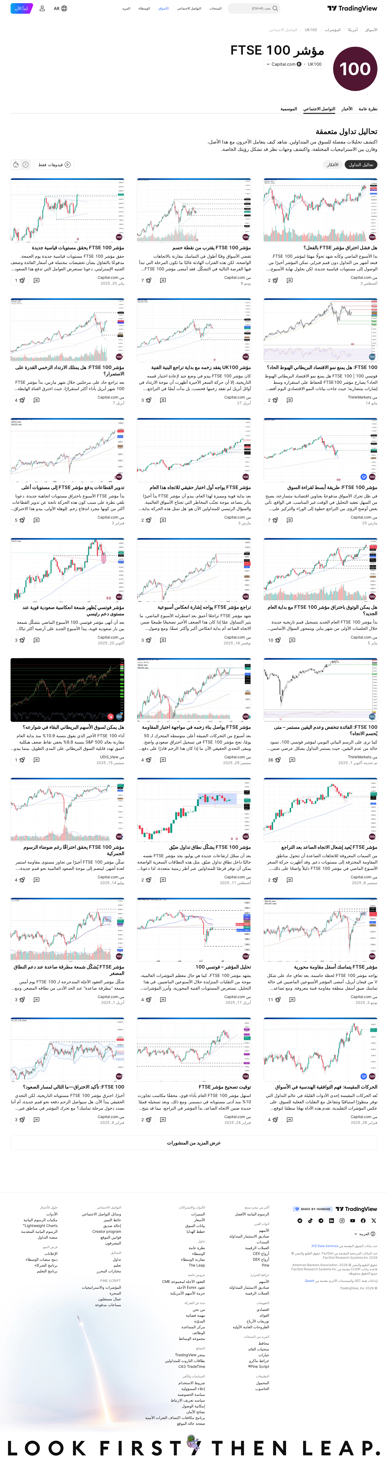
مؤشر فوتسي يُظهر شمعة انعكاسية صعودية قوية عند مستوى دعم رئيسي (73, 610)
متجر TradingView (190, 1355)
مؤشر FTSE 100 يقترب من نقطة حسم (211, 247)
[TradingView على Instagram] (342, 1220)
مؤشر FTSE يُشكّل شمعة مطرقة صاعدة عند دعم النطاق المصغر (69, 970)
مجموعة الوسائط (192, 1338)
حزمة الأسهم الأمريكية (187, 1293)
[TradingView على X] (373, 1220)
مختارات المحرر (109, 1271)
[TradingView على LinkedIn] (331, 1220)
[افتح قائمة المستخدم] (42, 8)
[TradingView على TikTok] (310, 1220)
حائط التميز (112, 1219)
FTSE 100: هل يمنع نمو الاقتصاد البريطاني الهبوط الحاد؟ (322, 367)
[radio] (25, 164)
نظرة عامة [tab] (368, 108)
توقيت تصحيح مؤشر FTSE (225, 1087)
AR (56, 8)
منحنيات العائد (258, 1349)
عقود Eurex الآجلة (191, 1287)
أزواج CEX (261, 1253)
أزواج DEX (261, 1259)
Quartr (309, 1281)
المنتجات (215, 8)
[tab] (361, 164)
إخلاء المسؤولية (193, 1388)
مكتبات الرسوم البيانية (40, 1219)
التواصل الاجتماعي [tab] (319, 108)
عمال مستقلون (109, 1299)
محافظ (263, 1343)
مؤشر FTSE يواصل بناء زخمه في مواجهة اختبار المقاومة (196, 727)
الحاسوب (262, 1388)
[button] (205, 8)
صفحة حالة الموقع (191, 1423)
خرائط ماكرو (259, 1360)
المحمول (262, 1382)
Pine (265, 1265)
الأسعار (199, 1219)
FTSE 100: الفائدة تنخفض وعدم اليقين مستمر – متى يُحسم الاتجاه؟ (325, 730)
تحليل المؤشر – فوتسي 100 (223, 967)
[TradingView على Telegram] (321, 1220)
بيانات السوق (195, 1225)
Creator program (106, 1231)
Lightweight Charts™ (40, 1225)
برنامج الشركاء (46, 1265)
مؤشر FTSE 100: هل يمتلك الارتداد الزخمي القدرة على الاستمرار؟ (69, 370)
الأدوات (52, 1214)
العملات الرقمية (257, 1247)
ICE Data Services (325, 1246)
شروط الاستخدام (191, 1382)
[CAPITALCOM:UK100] (372, 237)
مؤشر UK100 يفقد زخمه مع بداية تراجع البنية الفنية (201, 367)
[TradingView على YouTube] (352, 1220)
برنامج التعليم (47, 1271)
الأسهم (264, 1230)
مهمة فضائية (195, 1315)
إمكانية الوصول (193, 1406)
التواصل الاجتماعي (189, 8)
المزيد (126, 8)
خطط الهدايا (196, 1231)
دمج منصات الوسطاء (42, 1259)
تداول (117, 1259)
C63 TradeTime (191, 1366)
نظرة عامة (197, 1247)
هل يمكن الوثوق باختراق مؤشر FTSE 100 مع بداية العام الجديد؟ (322, 610)
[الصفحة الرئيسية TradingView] (352, 8)
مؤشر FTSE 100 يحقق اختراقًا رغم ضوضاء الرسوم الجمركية (73, 850)
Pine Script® (258, 1366)
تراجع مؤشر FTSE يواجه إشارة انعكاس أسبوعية (204, 607)
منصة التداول (47, 1237)
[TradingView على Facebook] (363, 1220)
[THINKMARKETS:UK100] (372, 357)
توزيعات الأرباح (258, 1321)
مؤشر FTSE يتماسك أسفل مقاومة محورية (335, 967)
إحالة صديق (112, 1225)
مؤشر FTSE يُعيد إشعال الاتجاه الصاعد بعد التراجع (329, 847)
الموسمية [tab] (289, 108)
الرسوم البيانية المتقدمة (39, 1231)
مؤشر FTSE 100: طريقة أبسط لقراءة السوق (332, 487)
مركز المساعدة (193, 1327)
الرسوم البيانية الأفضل (252, 1214)
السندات (263, 1242)
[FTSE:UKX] (119, 716)
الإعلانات (51, 1253)
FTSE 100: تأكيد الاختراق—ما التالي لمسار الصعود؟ (73, 1087)
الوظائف (198, 1332)
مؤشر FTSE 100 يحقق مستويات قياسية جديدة (78, 247)
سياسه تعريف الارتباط (188, 1400)
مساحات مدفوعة (108, 1304)
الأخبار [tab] (347, 108)
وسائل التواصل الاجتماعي (101, 1214)
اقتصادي (263, 1309)
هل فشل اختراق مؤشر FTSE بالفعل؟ (340, 247)
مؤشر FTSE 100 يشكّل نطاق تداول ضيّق (210, 847)
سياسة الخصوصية (191, 1394)
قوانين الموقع (111, 1237)
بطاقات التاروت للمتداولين (185, 1360)
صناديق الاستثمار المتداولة (249, 1236)
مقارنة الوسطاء (193, 1259)
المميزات (198, 1214)
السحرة (115, 1293)
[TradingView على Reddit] (300, 1220)
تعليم (117, 1265)
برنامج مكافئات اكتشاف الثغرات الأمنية (175, 1417)
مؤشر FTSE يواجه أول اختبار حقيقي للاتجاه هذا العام (200, 487)
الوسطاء (144, 8)
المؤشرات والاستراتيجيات (101, 1287)
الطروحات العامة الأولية (251, 1327)
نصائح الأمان (195, 1412)
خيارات (263, 1355)
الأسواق (163, 8)
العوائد (264, 1315)
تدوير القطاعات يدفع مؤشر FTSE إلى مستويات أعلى (72, 487)
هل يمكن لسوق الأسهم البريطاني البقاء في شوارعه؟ (73, 727)
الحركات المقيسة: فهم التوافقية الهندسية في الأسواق (326, 1087)
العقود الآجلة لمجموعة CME (183, 1281)
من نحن (199, 1309)
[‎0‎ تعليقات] (289, 280)
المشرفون (113, 1243)
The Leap (197, 1265)
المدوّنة (199, 1321)
